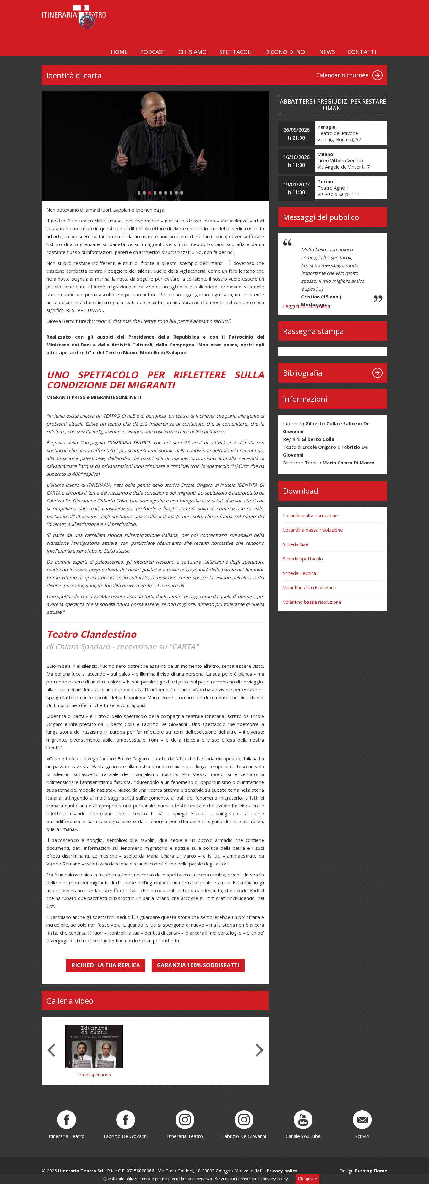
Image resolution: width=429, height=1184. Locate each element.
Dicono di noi (286, 52)
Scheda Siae (295, 544)
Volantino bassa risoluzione (312, 602)
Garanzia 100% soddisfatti (198, 965)
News (327, 52)
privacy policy (275, 1178)
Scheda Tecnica (299, 573)
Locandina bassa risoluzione (313, 530)
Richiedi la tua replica (105, 965)
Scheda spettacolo (303, 558)
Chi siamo (192, 52)
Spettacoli (236, 52)
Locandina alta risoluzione (310, 515)
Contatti (362, 52)
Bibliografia (302, 372)
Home (119, 52)
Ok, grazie (307, 1178)
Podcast (153, 52)
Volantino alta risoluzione (309, 587)
